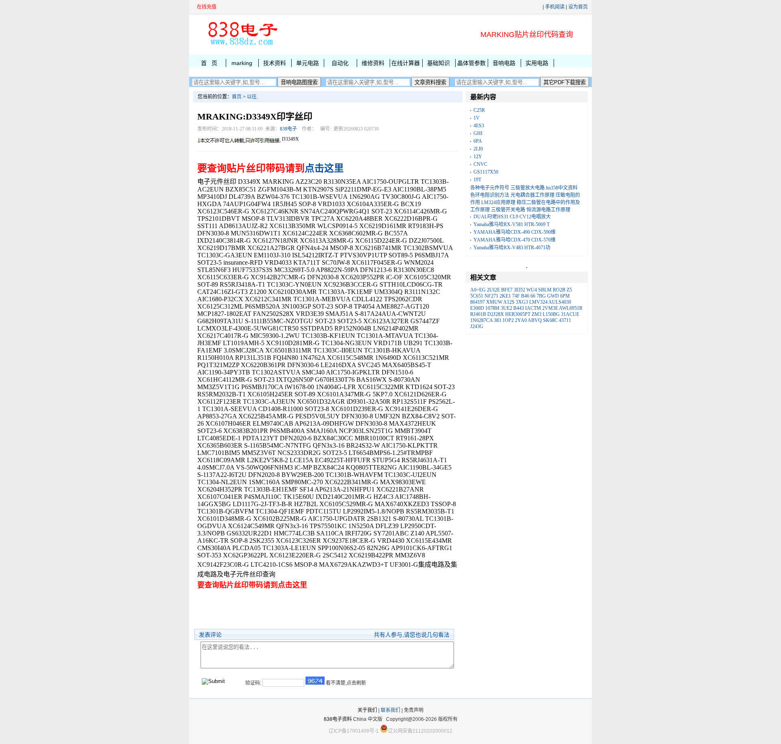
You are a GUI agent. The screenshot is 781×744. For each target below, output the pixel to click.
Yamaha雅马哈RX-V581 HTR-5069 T (511, 224)
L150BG (551, 314)
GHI (477, 133)
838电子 (288, 129)
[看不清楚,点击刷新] (315, 681)
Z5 (569, 290)
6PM (565, 296)
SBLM (545, 290)
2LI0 (478, 149)
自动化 (340, 63)
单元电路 (307, 63)
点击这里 (324, 168)
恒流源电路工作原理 (548, 210)
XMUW (494, 302)
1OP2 (508, 320)
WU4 (531, 290)
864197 (477, 302)
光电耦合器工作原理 (532, 195)
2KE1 (505, 296)
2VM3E (550, 308)
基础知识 (438, 63)
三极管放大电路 (527, 188)
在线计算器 (405, 63)
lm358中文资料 (562, 188)
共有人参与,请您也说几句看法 (411, 634)
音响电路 (504, 63)
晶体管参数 (471, 63)
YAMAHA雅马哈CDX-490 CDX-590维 (514, 232)
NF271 (491, 296)
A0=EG (478, 290)
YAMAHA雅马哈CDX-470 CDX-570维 (514, 240)
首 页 (209, 63)
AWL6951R (570, 308)
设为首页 (578, 7)
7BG (541, 296)
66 (532, 296)
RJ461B (478, 314)
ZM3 (536, 314)
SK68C (550, 320)
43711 (565, 320)
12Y (477, 156)
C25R (479, 110)
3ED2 (519, 290)
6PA (477, 141)
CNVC (480, 164)
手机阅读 (555, 7)
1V (476, 118)
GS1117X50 (485, 172)
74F (516, 296)
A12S (509, 302)
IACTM (533, 308)
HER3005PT (517, 314)
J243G (476, 326)
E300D (477, 308)
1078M (492, 308)
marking (241, 63)
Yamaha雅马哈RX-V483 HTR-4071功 (511, 247)
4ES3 (478, 125)
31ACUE (570, 314)
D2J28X (495, 314)
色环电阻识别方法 (489, 195)
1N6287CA (481, 320)
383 (497, 320)
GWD (553, 296)
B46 (525, 296)
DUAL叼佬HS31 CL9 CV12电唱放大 (512, 217)
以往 (252, 97)
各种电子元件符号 (489, 188)
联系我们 (390, 710)
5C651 (476, 296)
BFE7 (507, 290)
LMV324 (538, 302)
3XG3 (522, 302)
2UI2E (493, 290)
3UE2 (506, 308)
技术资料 (274, 63)
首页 (237, 97)
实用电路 (537, 63)
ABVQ (535, 320)
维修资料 (373, 63)
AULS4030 (559, 302)
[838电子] (242, 45)
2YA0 (521, 320)
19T (477, 180)
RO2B (559, 290)
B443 (518, 308)
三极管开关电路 (508, 210)
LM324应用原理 (498, 202)
